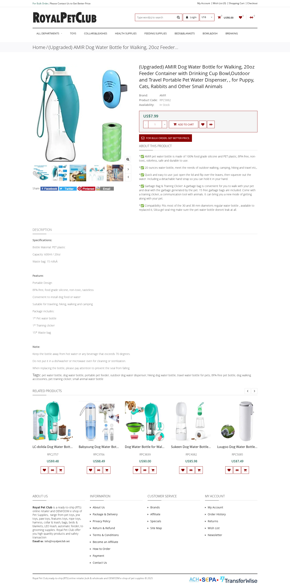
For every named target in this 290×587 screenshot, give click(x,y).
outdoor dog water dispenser (128, 375)
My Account (203, 3)
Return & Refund (104, 528)
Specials (155, 521)
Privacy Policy (101, 521)
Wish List (214, 528)
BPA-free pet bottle (223, 375)
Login (192, 17)
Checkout (252, 3)
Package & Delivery (105, 514)
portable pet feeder (97, 375)
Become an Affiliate (105, 542)
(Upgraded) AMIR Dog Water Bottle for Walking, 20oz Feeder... (113, 47)
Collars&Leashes (95, 33)
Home (39, 47)
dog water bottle (73, 375)
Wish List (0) (219, 3)
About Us (99, 507)
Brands (155, 507)
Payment (98, 556)
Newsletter (215, 535)
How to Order (101, 549)
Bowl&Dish (210, 33)
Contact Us (100, 562)
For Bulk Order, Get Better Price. (167, 138)
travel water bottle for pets (193, 375)
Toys (73, 33)
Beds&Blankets (185, 33)
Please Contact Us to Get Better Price (70, 3)
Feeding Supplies (155, 33)
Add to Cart (185, 124)
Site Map (156, 528)
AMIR (163, 95)
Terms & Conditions (106, 535)
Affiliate (155, 514)
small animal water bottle (88, 379)
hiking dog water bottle (162, 375)
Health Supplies (126, 33)
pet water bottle (52, 375)
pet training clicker (60, 379)
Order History (217, 514)
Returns (213, 521)
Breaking (231, 33)
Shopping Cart (236, 3)
